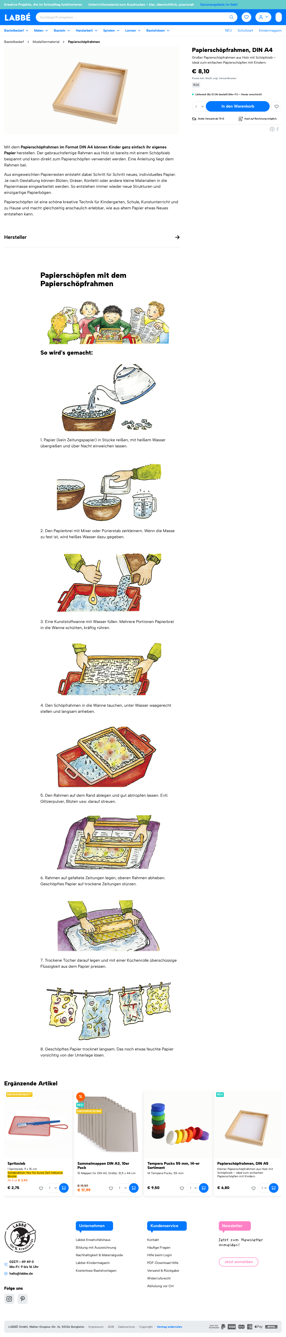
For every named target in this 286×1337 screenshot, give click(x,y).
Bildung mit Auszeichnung (96, 1247)
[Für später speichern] (276, 106)
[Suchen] (231, 17)
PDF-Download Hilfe (162, 1263)
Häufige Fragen (158, 1247)
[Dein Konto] (263, 17)
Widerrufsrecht (159, 1278)
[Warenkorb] (279, 17)
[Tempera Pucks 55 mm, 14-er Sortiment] (178, 1124)
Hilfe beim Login (159, 1255)
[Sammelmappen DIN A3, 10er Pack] (108, 1124)
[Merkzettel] (246, 17)
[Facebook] (278, 129)
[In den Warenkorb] (64, 1188)
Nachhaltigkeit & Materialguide (99, 1255)
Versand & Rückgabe (163, 1271)
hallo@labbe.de (21, 1273)
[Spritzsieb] (38, 1124)
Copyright (146, 1327)
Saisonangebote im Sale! (219, 4)
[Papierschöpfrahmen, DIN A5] (248, 1124)
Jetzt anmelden (238, 1261)
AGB (111, 1327)
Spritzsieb (16, 1163)
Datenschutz (126, 1327)
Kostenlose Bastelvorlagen (96, 1271)
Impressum (96, 1327)
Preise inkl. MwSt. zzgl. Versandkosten (214, 78)
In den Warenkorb (238, 106)
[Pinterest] (272, 129)
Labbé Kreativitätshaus (93, 1240)
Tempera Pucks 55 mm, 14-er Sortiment (173, 1165)
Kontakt (153, 1240)
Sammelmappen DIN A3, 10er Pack (103, 1165)
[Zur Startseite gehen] (17, 17)
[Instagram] (9, 1299)
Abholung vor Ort (160, 1286)
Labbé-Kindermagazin (93, 1263)
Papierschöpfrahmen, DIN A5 (242, 1163)
